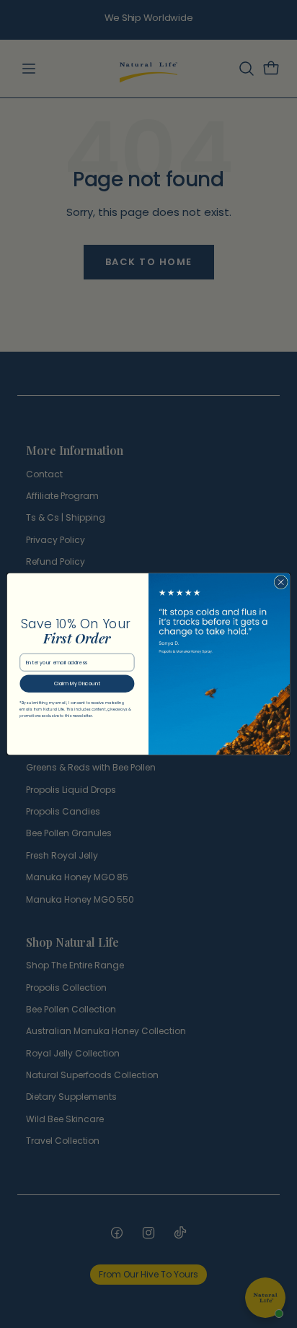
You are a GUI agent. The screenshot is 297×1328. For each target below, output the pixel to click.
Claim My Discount (77, 683)
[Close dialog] (281, 582)
